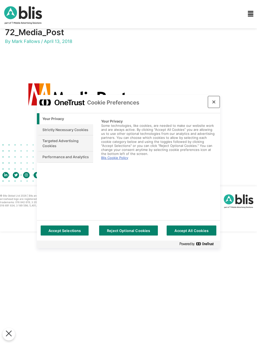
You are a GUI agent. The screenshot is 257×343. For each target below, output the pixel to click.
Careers (91, 82)
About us (92, 67)
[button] (167, 14)
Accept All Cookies (191, 230)
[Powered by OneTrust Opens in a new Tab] (198, 244)
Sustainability (96, 53)
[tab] (65, 118)
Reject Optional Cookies (128, 230)
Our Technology (99, 24)
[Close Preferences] (9, 334)
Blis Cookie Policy (114, 158)
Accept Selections (64, 230)
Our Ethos (93, 39)
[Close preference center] (213, 101)
